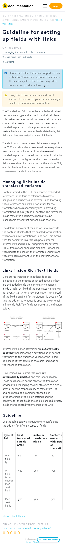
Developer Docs (10, 16)
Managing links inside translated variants (24, 52)
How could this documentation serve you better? (27, 528)
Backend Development (31, 16)
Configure (49, 20)
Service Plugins (10, 20)
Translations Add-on (31, 20)
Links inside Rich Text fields (18, 56)
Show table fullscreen (14, 516)
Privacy (36, 542)
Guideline (9, 61)
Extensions (50, 16)
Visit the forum (50, 539)
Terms (28, 542)
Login (56, 5)
